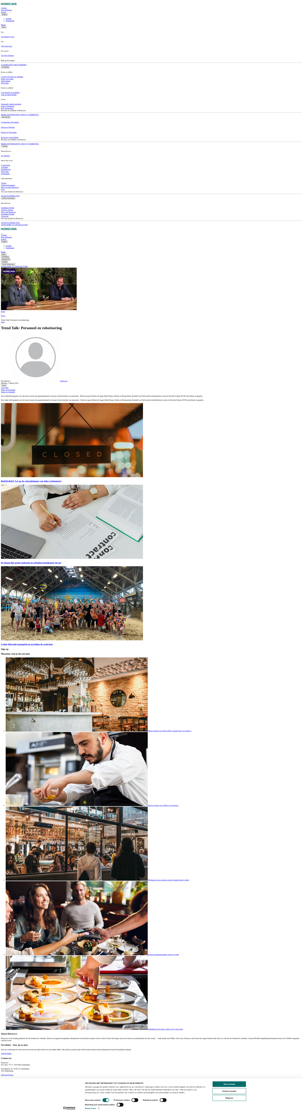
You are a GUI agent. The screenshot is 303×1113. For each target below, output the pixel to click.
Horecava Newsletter (9, 132)
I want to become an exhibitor (12, 77)
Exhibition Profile (7, 208)
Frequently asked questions (11, 104)
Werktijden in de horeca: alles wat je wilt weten (165, 1029)
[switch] (134, 1100)
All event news (6, 46)
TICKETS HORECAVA (10, 196)
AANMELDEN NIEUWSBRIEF (14, 65)
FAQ (3, 190)
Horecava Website (8, 127)
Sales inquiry (6, 81)
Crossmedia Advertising (10, 122)
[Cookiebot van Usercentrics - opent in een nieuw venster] (69, 1108)
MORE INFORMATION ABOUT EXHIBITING (20, 115)
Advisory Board (7, 210)
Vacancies (4, 216)
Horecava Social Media (9, 138)
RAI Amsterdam (7, 108)
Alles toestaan (229, 1084)
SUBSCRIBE (6, 1054)
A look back (5, 165)
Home (3, 25)
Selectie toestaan (229, 1091)
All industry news (7, 37)
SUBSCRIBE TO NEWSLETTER (14, 225)
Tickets (3, 183)
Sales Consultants (7, 106)
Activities (4, 167)
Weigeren (229, 1098)
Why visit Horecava (8, 212)
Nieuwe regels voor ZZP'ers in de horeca (163, 805)
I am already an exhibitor (10, 93)
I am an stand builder (9, 95)
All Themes (5, 156)
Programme (5, 174)
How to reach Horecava (10, 187)
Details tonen (90, 1108)
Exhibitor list (6, 169)
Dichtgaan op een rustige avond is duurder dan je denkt (168, 880)
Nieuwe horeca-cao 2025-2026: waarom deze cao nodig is (169, 731)
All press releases (7, 56)
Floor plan (5, 83)
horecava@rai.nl (7, 1075)
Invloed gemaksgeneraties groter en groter (163, 955)
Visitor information (8, 185)
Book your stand (7, 79)
